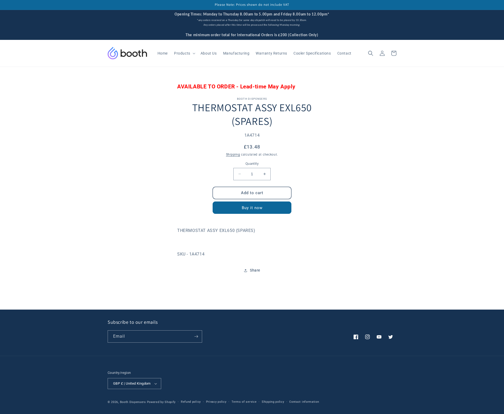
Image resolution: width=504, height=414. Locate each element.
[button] (184, 53)
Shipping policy (273, 402)
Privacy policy (216, 402)
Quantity (252, 164)
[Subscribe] (196, 336)
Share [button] (255, 270)
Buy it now (252, 207)
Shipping (233, 154)
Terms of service (244, 402)
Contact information (304, 402)
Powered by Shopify (161, 402)
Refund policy (191, 402)
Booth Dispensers (133, 402)
